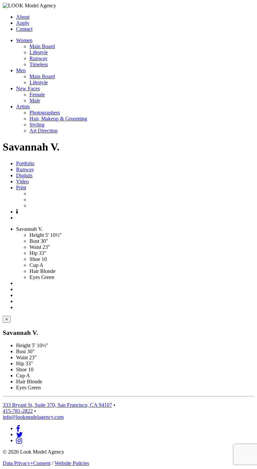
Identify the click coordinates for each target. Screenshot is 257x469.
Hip (33, 253)
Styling (37, 124)
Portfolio (25, 163)
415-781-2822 (18, 411)
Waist (35, 247)
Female (37, 94)
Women (24, 40)
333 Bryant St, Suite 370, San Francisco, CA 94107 (57, 405)
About (22, 17)
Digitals (24, 175)
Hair (34, 271)
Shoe (34, 259)
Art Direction (43, 130)
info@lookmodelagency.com (33, 417)
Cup (33, 265)
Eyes (34, 277)
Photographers (44, 112)
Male (34, 100)
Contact (24, 29)
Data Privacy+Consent (27, 463)
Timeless (38, 64)
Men (21, 70)
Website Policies (72, 463)
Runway (38, 58)
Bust (34, 241)
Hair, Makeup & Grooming (58, 118)
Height (36, 235)
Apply (22, 23)
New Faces (28, 88)
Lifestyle (38, 52)
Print (21, 187)
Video (22, 181)
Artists (23, 106)
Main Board (42, 46)
